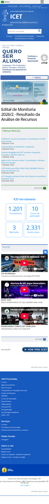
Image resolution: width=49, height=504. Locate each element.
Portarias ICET (6, 407)
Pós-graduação (6, 410)
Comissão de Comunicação (24, 36)
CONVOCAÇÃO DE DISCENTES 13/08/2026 (17, 147)
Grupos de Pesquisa (8, 393)
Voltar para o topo (40, 367)
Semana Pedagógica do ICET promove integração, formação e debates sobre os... (20, 153)
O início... (4, 382)
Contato (9, 36)
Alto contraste (25, 6)
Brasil (7, 2)
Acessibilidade (13, 6)
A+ (30, 8)
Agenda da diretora (8, 385)
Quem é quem (6, 388)
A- (35, 8)
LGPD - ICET (5, 415)
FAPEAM (4, 396)
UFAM (27, 486)
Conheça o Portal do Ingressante (33, 58)
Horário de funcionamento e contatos (14, 430)
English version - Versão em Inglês (13, 457)
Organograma (6, 404)
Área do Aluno (6, 401)
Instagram (5, 440)
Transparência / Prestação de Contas (14, 390)
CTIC (21, 486)
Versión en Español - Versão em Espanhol (15, 454)
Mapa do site (36, 6)
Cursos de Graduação (8, 399)
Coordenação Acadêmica (10, 412)
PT (39, 8)
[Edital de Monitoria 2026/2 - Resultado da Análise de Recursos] (24, 92)
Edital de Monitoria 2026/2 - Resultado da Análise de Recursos (20, 114)
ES (46, 8)
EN (42, 8)
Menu (38, 77)
